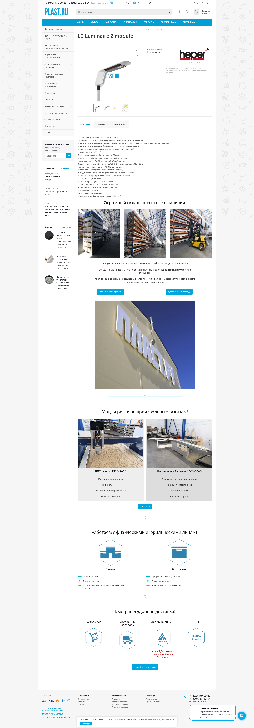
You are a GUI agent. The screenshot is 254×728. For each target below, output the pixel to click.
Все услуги (145, 506)
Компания (83, 695)
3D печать (48, 99)
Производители (153, 701)
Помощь (150, 695)
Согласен (85, 723)
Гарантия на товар (120, 707)
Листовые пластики (53, 29)
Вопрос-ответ (152, 699)
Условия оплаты (119, 701)
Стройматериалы (52, 119)
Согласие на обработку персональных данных (52, 714)
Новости (81, 701)
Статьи (81, 704)
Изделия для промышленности (52, 56)
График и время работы (110, 291)
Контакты (148, 22)
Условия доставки (120, 704)
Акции (80, 22)
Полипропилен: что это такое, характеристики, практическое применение (64, 283)
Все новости (66, 168)
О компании (130, 22)
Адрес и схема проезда (179, 291)
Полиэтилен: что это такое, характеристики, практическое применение (64, 262)
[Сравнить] (137, 55)
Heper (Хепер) (194, 62)
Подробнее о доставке (145, 666)
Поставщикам (168, 22)
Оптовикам (189, 22)
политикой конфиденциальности (158, 719)
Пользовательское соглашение (56, 718)
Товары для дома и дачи (55, 113)
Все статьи (66, 227)
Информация (119, 695)
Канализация (50, 93)
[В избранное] (137, 50)
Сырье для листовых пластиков (53, 75)
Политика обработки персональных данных (52, 709)
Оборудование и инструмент (52, 65)
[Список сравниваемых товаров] (180, 13)
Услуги (94, 22)
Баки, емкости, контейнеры (51, 85)
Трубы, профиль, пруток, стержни (55, 37)
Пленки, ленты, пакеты (54, 106)
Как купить (111, 22)
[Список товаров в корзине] (202, 14)
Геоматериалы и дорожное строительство (56, 46)
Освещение (49, 126)
